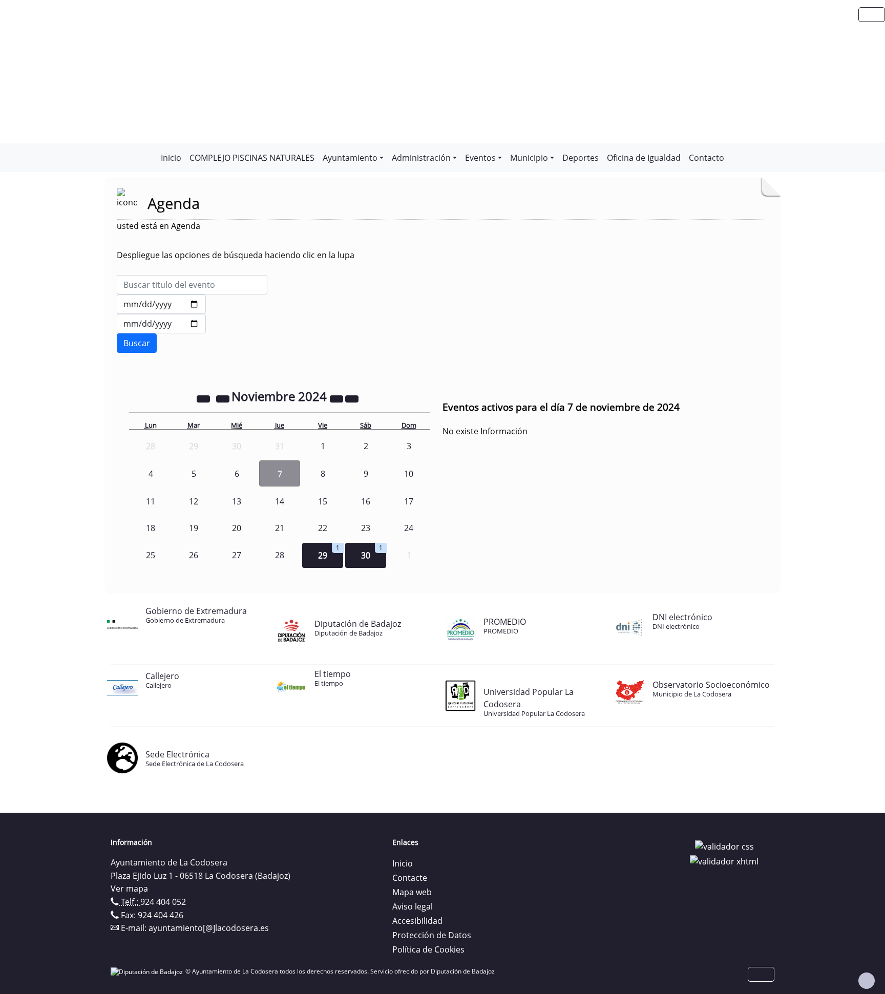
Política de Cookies (428, 949)
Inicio (171, 157)
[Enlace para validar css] (724, 845)
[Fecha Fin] (161, 323)
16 (365, 501)
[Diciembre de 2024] (352, 398)
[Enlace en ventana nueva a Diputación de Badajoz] (148, 971)
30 (365, 555)
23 (365, 528)
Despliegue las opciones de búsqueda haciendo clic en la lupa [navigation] (235, 255)
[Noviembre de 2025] (337, 398)
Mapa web (412, 892)
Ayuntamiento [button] (350, 157)
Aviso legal (412, 906)
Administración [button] (421, 157)
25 (150, 555)
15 (322, 501)
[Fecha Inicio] (161, 304)
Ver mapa (129, 888)
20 (236, 528)
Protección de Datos (431, 935)
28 (279, 555)
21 (279, 528)
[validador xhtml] (724, 860)
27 (236, 555)
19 (193, 528)
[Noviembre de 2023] (204, 398)
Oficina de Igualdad (644, 157)
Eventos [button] (480, 157)
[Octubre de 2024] (223, 398)
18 (150, 528)
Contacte (409, 877)
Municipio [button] (529, 157)
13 (236, 501)
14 (279, 501)
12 (193, 501)
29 (322, 555)
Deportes (580, 157)
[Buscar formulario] (137, 343)
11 (150, 501)
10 (408, 473)
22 (322, 528)
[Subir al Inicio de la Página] (866, 980)
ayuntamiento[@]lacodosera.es (209, 928)
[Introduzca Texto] (192, 284)
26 (193, 555)
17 (408, 501)
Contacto (706, 157)
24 (408, 528)
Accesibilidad (417, 920)
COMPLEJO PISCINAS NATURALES (251, 157)
